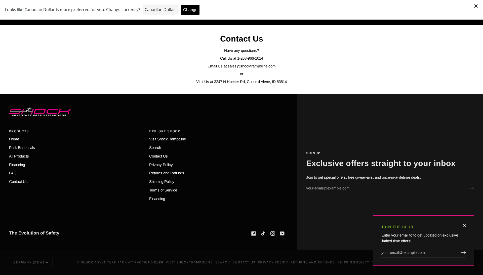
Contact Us (18, 181)
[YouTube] (282, 233)
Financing (17, 165)
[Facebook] (253, 233)
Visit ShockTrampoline (167, 139)
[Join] (459, 253)
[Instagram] (272, 233)
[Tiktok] (263, 233)
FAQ (13, 173)
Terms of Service (163, 190)
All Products (19, 156)
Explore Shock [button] (164, 131)
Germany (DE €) (29, 262)
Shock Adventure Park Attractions (117, 262)
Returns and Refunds (166, 173)
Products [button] (19, 131)
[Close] (466, 223)
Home (14, 139)
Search (155, 147)
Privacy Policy (161, 165)
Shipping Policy (161, 181)
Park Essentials (22, 147)
